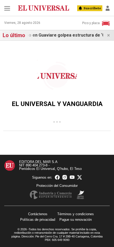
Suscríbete (92, 8)
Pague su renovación (75, 219)
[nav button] (7, 8)
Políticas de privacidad (37, 219)
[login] (108, 8)
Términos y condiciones (75, 214)
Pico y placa (91, 23)
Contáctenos (37, 214)
